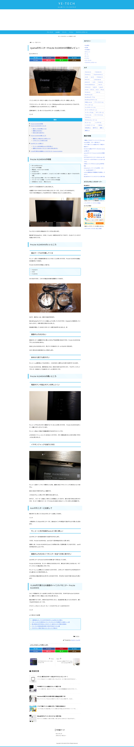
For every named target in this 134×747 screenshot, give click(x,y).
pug (101, 87)
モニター (88, 122)
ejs (92, 77)
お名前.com (88, 102)
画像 (102, 128)
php (95, 87)
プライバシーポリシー (61, 735)
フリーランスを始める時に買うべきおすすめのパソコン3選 (46, 626)
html (87, 79)
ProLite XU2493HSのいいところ (38, 125)
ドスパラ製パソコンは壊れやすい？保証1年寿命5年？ (51, 706)
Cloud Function (98, 74)
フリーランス (88, 60)
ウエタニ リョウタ (75, 640)
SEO (92, 89)
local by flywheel (90, 84)
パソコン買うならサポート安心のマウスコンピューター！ (52, 676)
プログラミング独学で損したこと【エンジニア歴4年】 (45, 628)
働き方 (95, 128)
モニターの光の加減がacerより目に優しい (43, 146)
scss (86, 89)
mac (100, 84)
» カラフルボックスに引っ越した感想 (92, 228)
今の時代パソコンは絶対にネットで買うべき (49, 686)
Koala (100, 82)
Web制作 (87, 45)
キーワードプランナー (91, 110)
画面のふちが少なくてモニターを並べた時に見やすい (45, 148)
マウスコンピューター (91, 120)
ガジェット (87, 52)
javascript (97, 79)
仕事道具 (88, 128)
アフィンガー (89, 105)
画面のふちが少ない (37, 130)
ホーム (32, 42)
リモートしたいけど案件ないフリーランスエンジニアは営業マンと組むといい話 (51, 622)
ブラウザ (88, 117)
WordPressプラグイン (91, 99)
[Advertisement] (67, 20)
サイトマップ (59, 733)
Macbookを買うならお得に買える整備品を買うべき (51, 696)
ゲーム (86, 54)
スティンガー (100, 112)
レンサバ (98, 122)
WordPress (88, 94)
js (94, 82)
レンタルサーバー (90, 125)
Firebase (100, 77)
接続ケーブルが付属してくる (39, 128)
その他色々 (87, 49)
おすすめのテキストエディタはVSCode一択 (94, 157)
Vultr (98, 92)
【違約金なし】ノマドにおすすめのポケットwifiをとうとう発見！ (47, 620)
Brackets (98, 72)
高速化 (87, 130)
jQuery (87, 82)
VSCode (87, 92)
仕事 (100, 125)
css (86, 77)
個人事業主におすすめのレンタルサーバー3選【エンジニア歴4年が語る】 (49, 624)
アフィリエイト (98, 102)
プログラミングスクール (90, 62)
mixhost (87, 87)
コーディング (89, 112)
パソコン (39, 42)
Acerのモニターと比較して (37, 143)
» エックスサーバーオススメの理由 (92, 203)
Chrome (87, 74)
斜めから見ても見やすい (38, 132)
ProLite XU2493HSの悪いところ (38, 135)
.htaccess (88, 72)
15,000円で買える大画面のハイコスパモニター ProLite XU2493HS (46, 151)
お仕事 (86, 47)
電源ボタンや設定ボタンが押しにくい (42, 138)
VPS (102, 89)
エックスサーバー (90, 107)
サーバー (87, 56)
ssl (97, 89)
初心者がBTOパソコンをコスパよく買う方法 (49, 716)
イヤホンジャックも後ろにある (40, 140)
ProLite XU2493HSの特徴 (37, 123)
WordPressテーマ (90, 97)
